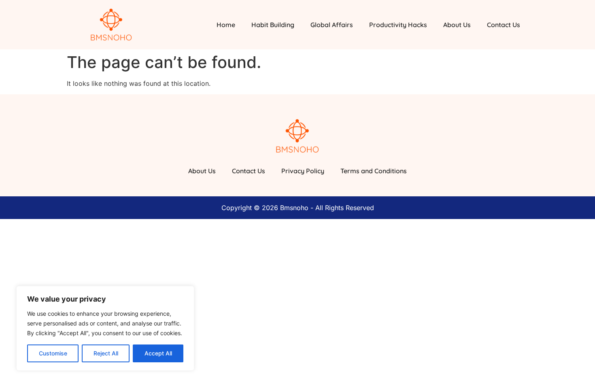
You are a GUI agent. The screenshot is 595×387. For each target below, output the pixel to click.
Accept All (158, 353)
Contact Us (503, 25)
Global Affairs (331, 25)
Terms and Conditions (373, 171)
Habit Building (272, 25)
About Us (457, 25)
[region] (105, 328)
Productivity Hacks (398, 25)
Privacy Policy (302, 171)
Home (226, 25)
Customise (53, 353)
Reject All (106, 353)
